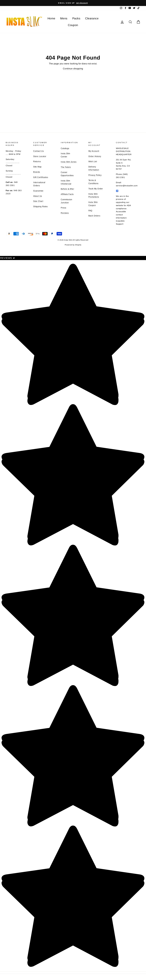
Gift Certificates (40, 177)
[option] (73, 3)
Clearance (92, 18)
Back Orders (94, 216)
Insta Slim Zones (68, 162)
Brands (36, 172)
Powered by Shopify (73, 245)
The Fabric (66, 167)
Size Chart (38, 201)
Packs (76, 18)
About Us (37, 196)
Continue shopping (73, 68)
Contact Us (38, 151)
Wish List (92, 161)
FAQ (90, 210)
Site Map (37, 167)
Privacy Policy (95, 175)
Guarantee (38, 191)
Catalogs (65, 148)
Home (51, 18)
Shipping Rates (40, 206)
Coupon (73, 25)
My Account (93, 151)
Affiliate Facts (67, 194)
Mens (63, 18)
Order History (94, 156)
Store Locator (39, 156)
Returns (37, 161)
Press (63, 208)
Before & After (67, 189)
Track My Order (95, 189)
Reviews (65, 213)
